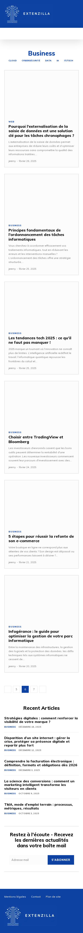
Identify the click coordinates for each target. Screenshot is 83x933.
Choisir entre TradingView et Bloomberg (36, 439)
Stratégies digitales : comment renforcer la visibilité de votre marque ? (41, 720)
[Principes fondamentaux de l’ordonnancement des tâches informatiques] (41, 197)
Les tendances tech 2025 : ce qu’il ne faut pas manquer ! (40, 340)
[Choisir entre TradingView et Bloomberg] (41, 404)
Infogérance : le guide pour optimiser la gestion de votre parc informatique (41, 636)
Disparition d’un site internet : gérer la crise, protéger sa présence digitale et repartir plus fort (37, 741)
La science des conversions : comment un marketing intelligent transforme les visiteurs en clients (39, 785)
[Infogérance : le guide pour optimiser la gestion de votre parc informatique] (41, 598)
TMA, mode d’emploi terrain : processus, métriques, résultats (38, 806)
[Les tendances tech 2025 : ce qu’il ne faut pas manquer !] (41, 305)
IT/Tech (68, 61)
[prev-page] (7, 689)
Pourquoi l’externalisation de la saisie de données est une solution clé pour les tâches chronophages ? (41, 131)
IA (58, 61)
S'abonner (61, 859)
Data (48, 61)
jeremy (12, 161)
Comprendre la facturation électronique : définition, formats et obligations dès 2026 (40, 763)
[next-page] (42, 689)
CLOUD (13, 61)
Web (11, 122)
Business (15, 225)
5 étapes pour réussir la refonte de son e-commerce (41, 538)
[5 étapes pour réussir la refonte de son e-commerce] (41, 503)
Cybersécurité (31, 61)
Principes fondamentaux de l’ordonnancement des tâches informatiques (36, 235)
